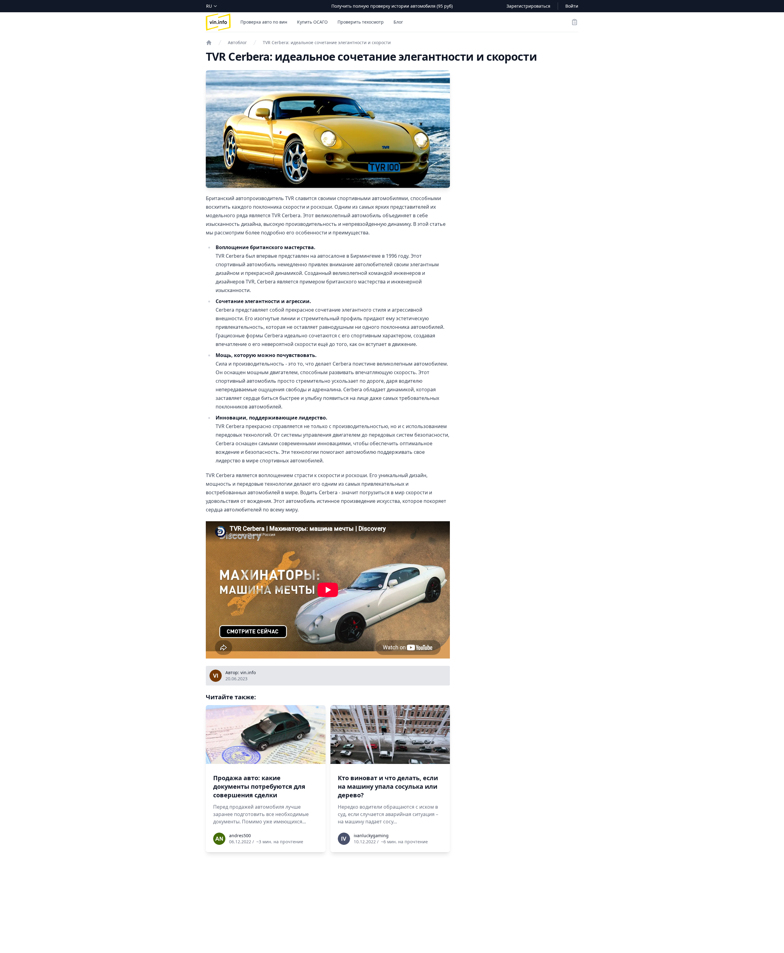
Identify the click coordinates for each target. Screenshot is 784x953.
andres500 (240, 835)
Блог (398, 22)
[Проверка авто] (209, 43)
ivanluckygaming (371, 835)
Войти (571, 6)
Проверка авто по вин (263, 22)
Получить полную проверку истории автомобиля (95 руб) (392, 6)
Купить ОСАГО (312, 22)
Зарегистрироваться (528, 6)
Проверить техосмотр (360, 22)
